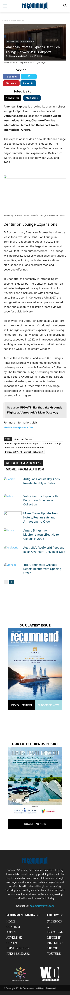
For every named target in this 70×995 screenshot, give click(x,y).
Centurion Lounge (52, 443)
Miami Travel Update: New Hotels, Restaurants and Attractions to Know (40, 517)
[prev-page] (6, 582)
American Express (23, 439)
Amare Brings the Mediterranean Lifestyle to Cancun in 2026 (41, 534)
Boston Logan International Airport (22, 443)
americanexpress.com (18, 427)
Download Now (35, 824)
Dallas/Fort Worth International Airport (24, 451)
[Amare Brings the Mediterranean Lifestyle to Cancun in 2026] (13, 534)
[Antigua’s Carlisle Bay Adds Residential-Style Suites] (13, 483)
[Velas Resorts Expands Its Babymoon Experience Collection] (13, 500)
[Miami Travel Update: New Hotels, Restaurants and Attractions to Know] (13, 517)
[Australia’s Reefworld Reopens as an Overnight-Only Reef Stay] (13, 552)
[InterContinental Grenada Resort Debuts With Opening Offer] (13, 569)
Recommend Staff (18, 56)
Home (5, 20)
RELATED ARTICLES (23, 463)
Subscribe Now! (48, 705)
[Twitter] (29, 76)
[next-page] (11, 582)
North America (27, 41)
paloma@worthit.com (42, 906)
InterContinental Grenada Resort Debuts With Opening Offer (42, 569)
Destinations (17, 20)
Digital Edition (21, 705)
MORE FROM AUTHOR (25, 469)
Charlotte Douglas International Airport (24, 447)
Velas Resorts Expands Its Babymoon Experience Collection (41, 500)
